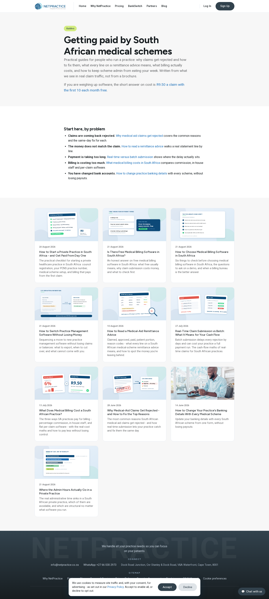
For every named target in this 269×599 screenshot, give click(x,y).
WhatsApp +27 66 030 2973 (99, 564)
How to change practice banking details (141, 173)
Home (82, 6)
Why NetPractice (101, 6)
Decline (187, 587)
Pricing (119, 6)
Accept (167, 587)
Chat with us (251, 591)
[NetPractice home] (50, 6)
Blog (164, 6)
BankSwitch (135, 6)
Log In (207, 6)
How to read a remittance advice (142, 146)
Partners (152, 6)
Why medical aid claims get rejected (139, 135)
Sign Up (225, 6)
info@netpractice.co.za (65, 564)
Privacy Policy (115, 587)
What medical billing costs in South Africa (133, 163)
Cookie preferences (215, 578)
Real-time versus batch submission (130, 157)
